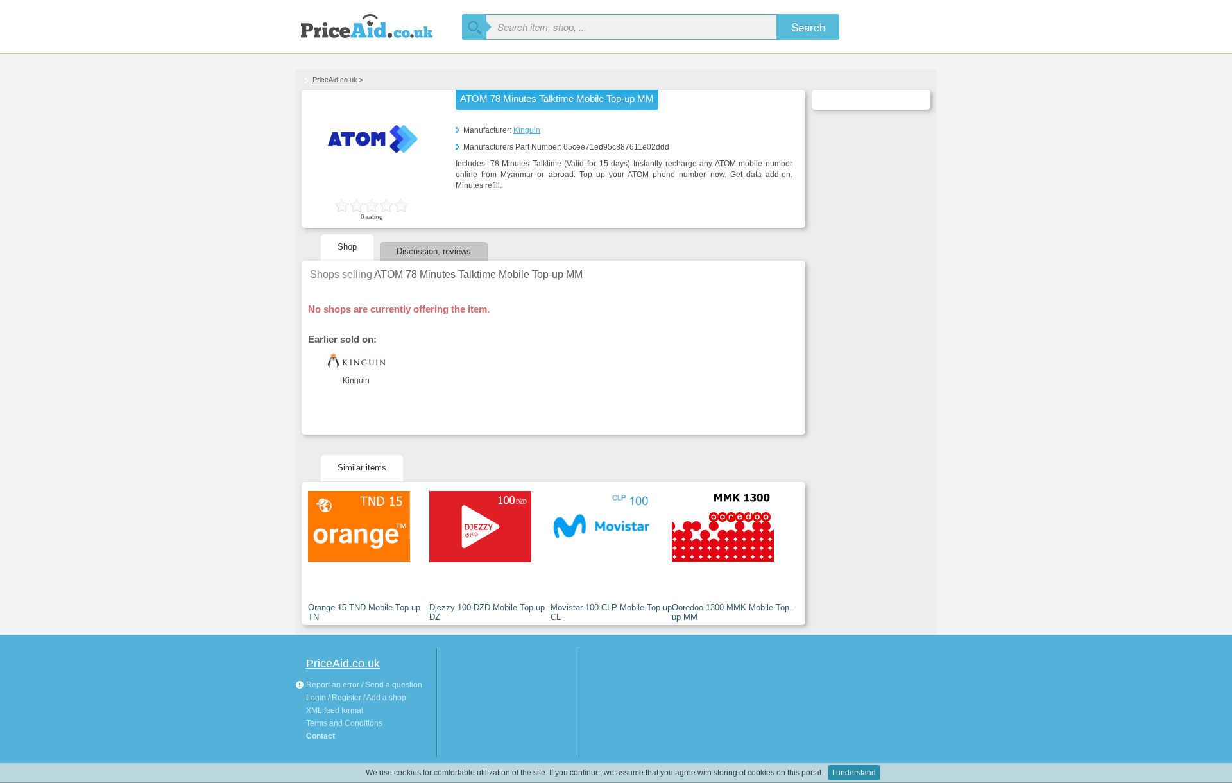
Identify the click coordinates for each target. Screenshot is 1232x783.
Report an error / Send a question (363, 684)
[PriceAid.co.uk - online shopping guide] (378, 24)
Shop (347, 247)
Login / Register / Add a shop (356, 697)
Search (808, 27)
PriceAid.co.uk (334, 79)
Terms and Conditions (344, 723)
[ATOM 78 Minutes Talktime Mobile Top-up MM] (372, 180)
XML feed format (334, 710)
